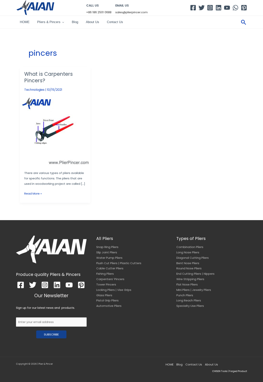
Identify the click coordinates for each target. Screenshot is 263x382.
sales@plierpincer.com (131, 12)
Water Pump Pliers (109, 258)
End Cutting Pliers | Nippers (195, 274)
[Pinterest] (244, 8)
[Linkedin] (218, 8)
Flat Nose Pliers (187, 284)
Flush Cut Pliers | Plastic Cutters (118, 263)
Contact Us (115, 22)
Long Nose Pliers (187, 252)
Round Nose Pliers (189, 268)
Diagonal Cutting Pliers (192, 258)
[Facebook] (193, 8)
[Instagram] (210, 8)
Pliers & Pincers (48, 22)
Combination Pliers (189, 247)
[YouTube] (227, 8)
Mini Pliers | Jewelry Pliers (193, 290)
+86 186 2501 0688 (98, 12)
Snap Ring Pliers (107, 247)
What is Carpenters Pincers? (48, 77)
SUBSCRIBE (51, 334)
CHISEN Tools (219, 371)
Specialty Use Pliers (190, 306)
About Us (92, 22)
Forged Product (238, 371)
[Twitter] (202, 8)
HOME (24, 22)
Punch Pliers (184, 295)
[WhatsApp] (235, 8)
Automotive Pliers (108, 306)
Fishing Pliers (105, 274)
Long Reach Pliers (188, 300)
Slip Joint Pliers (106, 252)
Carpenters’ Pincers (110, 279)
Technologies (34, 89)
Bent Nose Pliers (187, 263)
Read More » (33, 193)
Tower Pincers (106, 284)
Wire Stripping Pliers (190, 279)
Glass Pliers (104, 295)
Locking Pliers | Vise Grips (113, 290)
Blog (75, 22)
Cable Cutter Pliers (109, 268)
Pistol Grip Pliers (107, 300)
